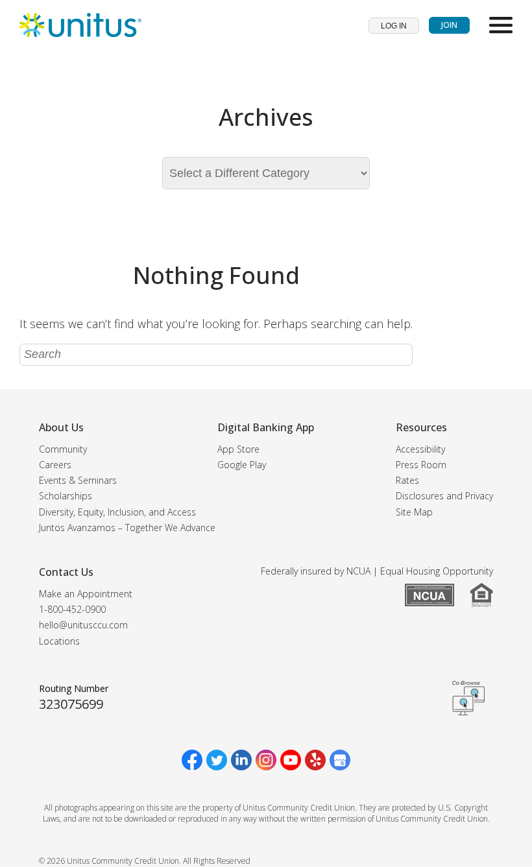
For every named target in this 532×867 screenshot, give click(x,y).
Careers (55, 464)
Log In (394, 25)
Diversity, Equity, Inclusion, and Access (117, 512)
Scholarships (65, 496)
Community (63, 449)
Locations (59, 641)
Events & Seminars (78, 480)
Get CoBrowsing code (468, 697)
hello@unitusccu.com (83, 625)
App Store (238, 449)
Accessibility (420, 449)
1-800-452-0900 (72, 609)
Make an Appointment (85, 594)
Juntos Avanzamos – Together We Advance (127, 527)
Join (449, 24)
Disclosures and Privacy (444, 496)
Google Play (241, 464)
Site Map (414, 512)
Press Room (421, 464)
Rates (407, 480)
